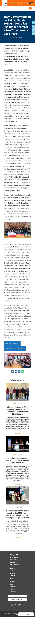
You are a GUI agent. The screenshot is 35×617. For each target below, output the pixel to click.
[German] (32, 3)
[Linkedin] (19, 371)
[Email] (16, 371)
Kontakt (17, 596)
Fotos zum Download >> (12, 344)
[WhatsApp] (22, 371)
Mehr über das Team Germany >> (14, 348)
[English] (30, 3)
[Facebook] (12, 371)
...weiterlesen (17, 434)
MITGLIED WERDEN (17, 599)
